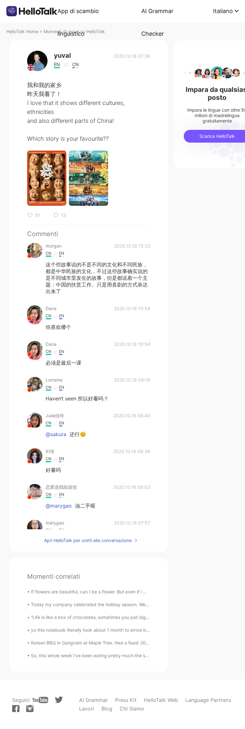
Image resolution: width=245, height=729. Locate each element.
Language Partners (208, 700)
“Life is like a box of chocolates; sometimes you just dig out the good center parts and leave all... (131, 617)
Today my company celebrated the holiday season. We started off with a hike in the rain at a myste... (136, 604)
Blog (106, 708)
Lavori (86, 708)
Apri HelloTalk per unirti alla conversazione (88, 540)
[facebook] (15, 708)
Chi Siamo (132, 708)
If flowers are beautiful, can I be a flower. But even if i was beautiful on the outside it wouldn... (128, 591)
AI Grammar (93, 700)
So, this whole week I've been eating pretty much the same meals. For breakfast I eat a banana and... (136, 655)
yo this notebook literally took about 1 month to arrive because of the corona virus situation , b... (131, 630)
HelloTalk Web (161, 700)
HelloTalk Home (22, 31)
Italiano (223, 11)
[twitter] (59, 699)
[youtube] (40, 700)
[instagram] (29, 708)
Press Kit (126, 700)
